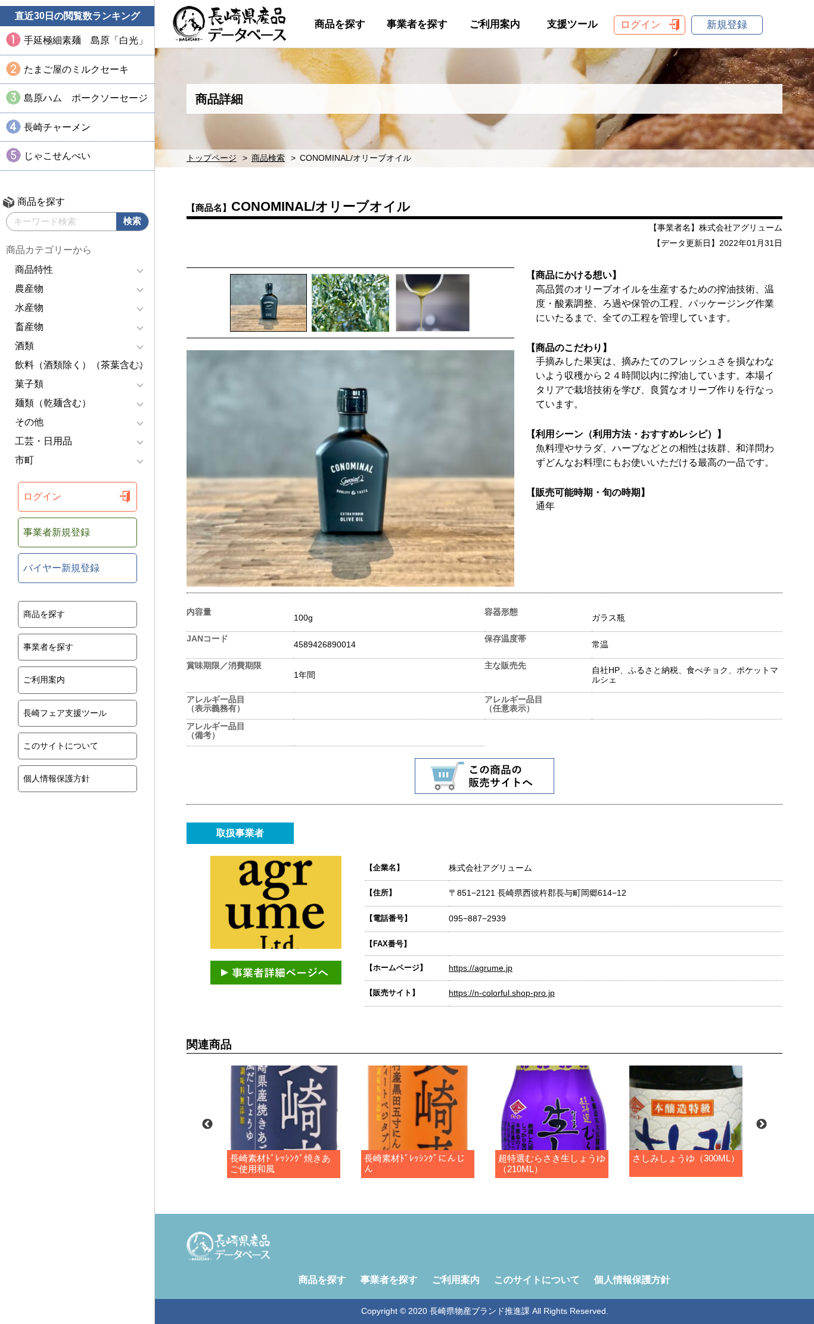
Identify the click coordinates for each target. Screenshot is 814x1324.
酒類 (24, 346)
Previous (207, 1124)
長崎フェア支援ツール (65, 713)
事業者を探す (48, 647)
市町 (24, 460)
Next (762, 1124)
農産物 (29, 289)
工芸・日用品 (43, 441)
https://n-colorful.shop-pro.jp (502, 993)
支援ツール (572, 24)
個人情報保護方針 (56, 778)
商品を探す (44, 614)
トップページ (212, 158)
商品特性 (34, 269)
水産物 (29, 308)
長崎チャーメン (57, 127)
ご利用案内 (44, 679)
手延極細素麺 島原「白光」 (86, 40)
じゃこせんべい (57, 156)
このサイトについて (60, 745)
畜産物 (29, 327)
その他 (29, 422)
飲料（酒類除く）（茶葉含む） (81, 365)
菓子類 (29, 384)
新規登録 (727, 24)
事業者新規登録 (56, 532)
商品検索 (268, 158)
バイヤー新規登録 (61, 568)
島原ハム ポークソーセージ (86, 98)
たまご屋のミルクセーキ (76, 69)
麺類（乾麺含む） (53, 403)
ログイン (42, 496)
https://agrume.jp (480, 968)
